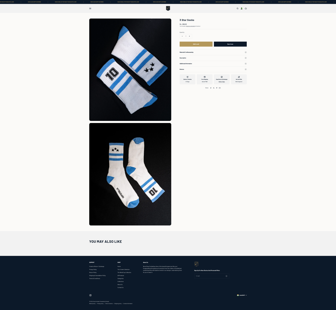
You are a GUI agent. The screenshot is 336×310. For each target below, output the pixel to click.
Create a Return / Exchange (96, 266)
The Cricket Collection (124, 269)
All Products (121, 275)
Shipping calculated (190, 26)
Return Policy (93, 272)
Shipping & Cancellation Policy (97, 275)
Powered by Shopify (104, 301)
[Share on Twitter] (213, 87)
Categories (121, 278)
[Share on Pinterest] (216, 87)
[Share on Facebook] (210, 87)
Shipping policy (118, 303)
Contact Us (120, 287)
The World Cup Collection (124, 272)
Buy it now (230, 44)
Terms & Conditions (94, 278)
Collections (121, 281)
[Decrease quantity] (182, 36)
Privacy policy (100, 303)
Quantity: (182, 32)
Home (119, 266)
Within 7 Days (222, 81)
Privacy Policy (93, 269)
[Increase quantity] (189, 36)
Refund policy (92, 303)
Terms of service (109, 303)
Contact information (127, 303)
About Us (120, 284)
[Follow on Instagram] (90, 295)
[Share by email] (219, 87)
